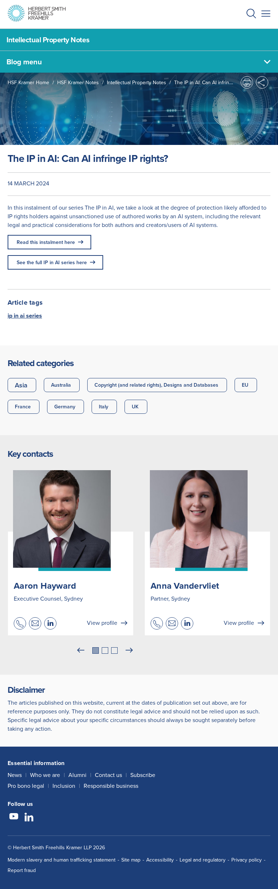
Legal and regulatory (203, 859)
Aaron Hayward (45, 585)
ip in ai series (25, 316)
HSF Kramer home (28, 82)
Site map (130, 859)
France (23, 406)
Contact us (108, 775)
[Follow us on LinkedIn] (29, 817)
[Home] (37, 13)
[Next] (129, 650)
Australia (61, 384)
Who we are (45, 775)
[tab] (95, 650)
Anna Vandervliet (185, 585)
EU (245, 384)
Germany (64, 406)
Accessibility (160, 859)
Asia (21, 385)
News (15, 775)
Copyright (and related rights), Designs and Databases (156, 384)
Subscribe (142, 775)
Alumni (77, 775)
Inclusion (63, 786)
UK (135, 406)
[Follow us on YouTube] (14, 817)
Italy (103, 406)
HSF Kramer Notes (78, 82)
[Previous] (80, 650)
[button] (251, 14)
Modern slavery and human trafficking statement (61, 859)
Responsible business (111, 786)
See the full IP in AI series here (52, 262)
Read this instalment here (46, 242)
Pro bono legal (26, 786)
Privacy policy (246, 859)
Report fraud (22, 870)
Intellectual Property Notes (136, 82)
